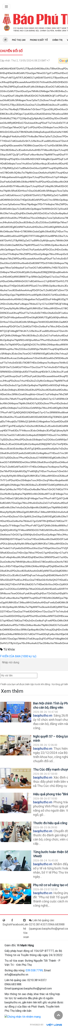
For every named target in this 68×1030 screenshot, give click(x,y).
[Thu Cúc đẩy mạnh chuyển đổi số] (15, 778)
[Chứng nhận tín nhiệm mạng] (23, 1016)
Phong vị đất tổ (39, 40)
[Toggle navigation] (6, 6)
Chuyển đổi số (11, 51)
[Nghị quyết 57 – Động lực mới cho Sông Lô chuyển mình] (15, 745)
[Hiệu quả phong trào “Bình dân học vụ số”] (15, 803)
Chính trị (57, 40)
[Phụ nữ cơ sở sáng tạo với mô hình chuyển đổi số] (15, 894)
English (7, 924)
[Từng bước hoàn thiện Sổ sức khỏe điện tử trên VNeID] (15, 861)
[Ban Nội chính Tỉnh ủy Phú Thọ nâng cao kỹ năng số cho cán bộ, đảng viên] (15, 712)
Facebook (17, 924)
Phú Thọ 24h (18, 40)
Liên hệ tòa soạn (26, 931)
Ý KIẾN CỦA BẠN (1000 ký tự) (18, 656)
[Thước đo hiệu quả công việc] (15, 832)
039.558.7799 (34, 970)
